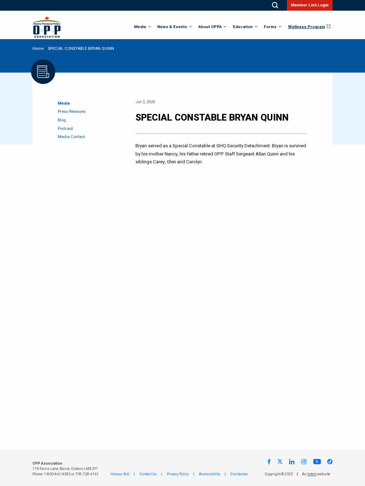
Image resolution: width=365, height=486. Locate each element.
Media (140, 27)
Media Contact (71, 137)
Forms (270, 27)
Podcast (65, 129)
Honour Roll (119, 474)
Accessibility (209, 474)
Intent (312, 474)
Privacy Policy (178, 474)
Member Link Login (310, 5)
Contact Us (148, 474)
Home (37, 49)
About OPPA (210, 27)
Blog (62, 120)
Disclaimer (239, 474)
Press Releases (72, 112)
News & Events (172, 27)
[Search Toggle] (275, 5)
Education (243, 27)
